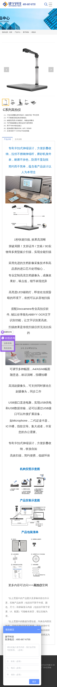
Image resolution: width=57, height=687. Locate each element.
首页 (10, 32)
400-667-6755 (29, 4)
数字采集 (26, 32)
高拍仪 (34, 32)
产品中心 (17, 32)
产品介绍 (7, 139)
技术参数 (18, 139)
